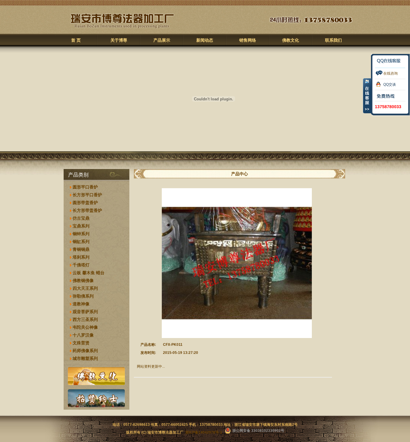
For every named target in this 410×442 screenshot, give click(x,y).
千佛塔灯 (81, 265)
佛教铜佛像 (83, 280)
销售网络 (247, 40)
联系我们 (333, 40)
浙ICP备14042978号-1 (203, 432)
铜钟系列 (81, 233)
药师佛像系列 (85, 350)
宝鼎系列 (81, 226)
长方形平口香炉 (87, 194)
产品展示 (161, 40)
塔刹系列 (81, 257)
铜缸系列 (81, 241)
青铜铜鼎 (81, 249)
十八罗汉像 (83, 335)
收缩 (367, 95)
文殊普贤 (81, 342)
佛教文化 (290, 40)
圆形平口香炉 (85, 187)
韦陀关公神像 (85, 327)
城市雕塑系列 (85, 358)
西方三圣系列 (85, 319)
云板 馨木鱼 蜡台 (88, 272)
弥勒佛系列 (83, 296)
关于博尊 (118, 40)
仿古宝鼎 (81, 218)
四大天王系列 (85, 288)
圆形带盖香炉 (85, 202)
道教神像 (81, 303)
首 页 (76, 40)
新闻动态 (204, 40)
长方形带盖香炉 (87, 210)
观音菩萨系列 (85, 311)
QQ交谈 (389, 84)
